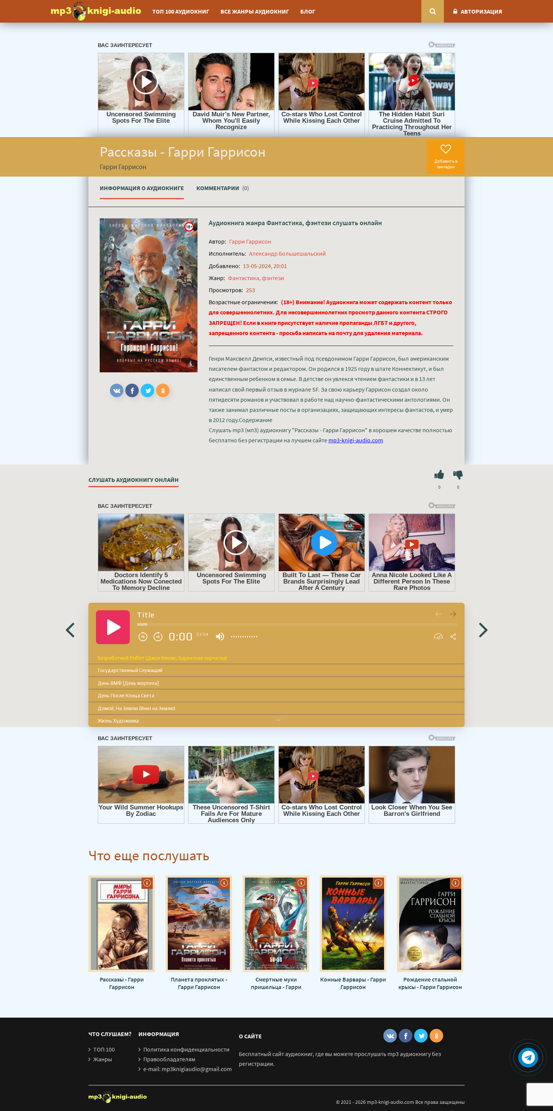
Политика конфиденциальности (186, 1049)
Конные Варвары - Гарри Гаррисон (353, 983)
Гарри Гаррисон (250, 241)
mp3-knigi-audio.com (355, 440)
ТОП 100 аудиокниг (180, 11)
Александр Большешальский (287, 253)
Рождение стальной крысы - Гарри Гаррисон (430, 983)
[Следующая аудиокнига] (483, 629)
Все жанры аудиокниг (254, 11)
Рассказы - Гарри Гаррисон (122, 983)
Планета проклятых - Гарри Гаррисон (199, 983)
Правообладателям (169, 1059)
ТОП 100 (104, 1049)
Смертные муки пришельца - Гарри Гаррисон (276, 983)
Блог (307, 11)
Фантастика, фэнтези (298, 222)
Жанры (102, 1059)
